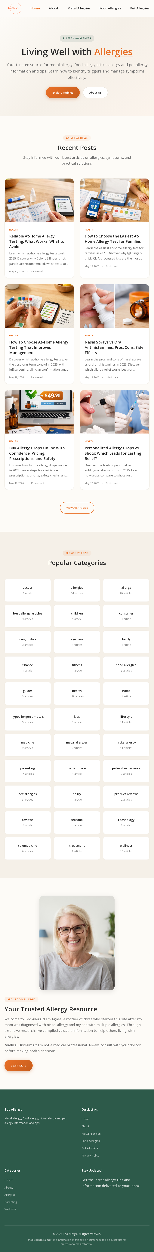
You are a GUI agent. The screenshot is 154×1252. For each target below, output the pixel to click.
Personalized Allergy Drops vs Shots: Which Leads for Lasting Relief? (113, 453)
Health (9, 1180)
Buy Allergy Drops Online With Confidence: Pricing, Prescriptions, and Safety (37, 453)
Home (35, 8)
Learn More (18, 1065)
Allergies (10, 1194)
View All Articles (77, 507)
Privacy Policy (90, 1155)
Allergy (9, 1187)
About (53, 8)
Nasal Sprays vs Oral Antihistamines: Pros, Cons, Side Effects (114, 347)
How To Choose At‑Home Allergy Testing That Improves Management (38, 347)
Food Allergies (110, 8)
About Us (95, 92)
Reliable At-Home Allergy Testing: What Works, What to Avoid (36, 241)
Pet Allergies (139, 8)
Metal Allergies (79, 8)
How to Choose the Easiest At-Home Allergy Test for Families (113, 239)
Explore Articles (62, 92)
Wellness (10, 1209)
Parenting (11, 1202)
